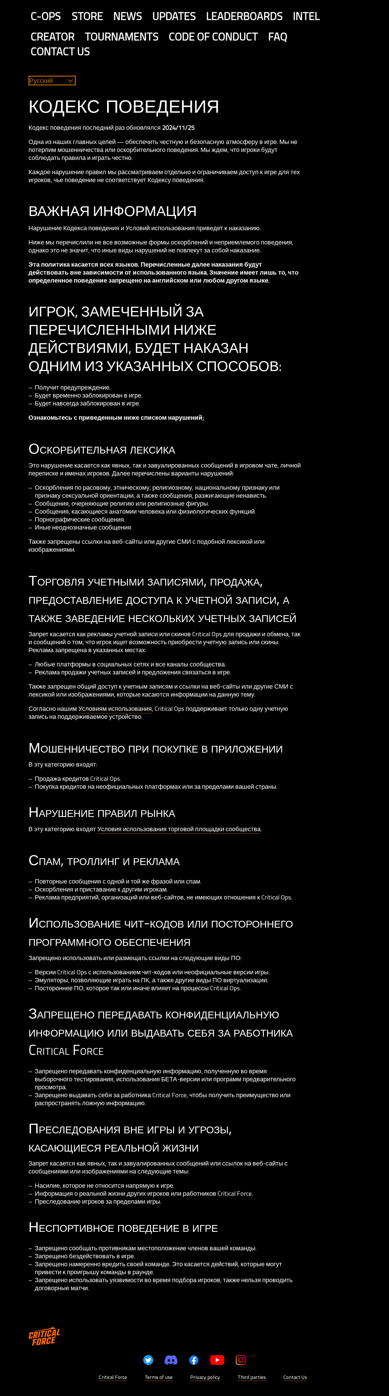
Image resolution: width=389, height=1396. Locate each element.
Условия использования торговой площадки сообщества (179, 829)
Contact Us (295, 1377)
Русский (41, 80)
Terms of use (159, 1377)
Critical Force (113, 1377)
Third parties (252, 1377)
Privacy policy (205, 1377)
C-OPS (46, 16)
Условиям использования (115, 708)
